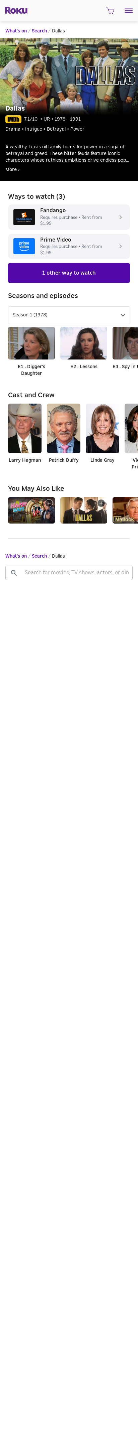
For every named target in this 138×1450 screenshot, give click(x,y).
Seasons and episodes (43, 296)
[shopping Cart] (110, 12)
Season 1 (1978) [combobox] (30, 315)
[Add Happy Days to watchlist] (49, 503)
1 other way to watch (69, 273)
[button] (129, 10)
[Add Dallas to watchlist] (101, 503)
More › (12, 169)
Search (39, 31)
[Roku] (14, 9)
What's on (16, 31)
